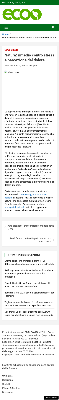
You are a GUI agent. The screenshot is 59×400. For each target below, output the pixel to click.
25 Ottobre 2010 (12, 65)
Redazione (7, 380)
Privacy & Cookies (11, 388)
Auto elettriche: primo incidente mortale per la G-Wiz (31, 227)
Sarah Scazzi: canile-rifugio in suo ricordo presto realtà (30, 240)
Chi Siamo (7, 376)
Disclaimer (7, 392)
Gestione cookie (51, 398)
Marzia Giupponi (29, 65)
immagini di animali (14, 207)
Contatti (6, 384)
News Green (11, 50)
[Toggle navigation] (6, 27)
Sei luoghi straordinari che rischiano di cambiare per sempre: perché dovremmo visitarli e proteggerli (29, 273)
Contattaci (48, 354)
